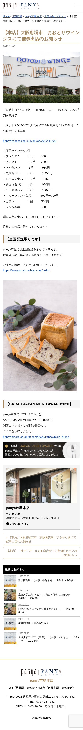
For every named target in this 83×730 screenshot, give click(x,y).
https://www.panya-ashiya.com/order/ (26, 270)
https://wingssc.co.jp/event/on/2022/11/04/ (29, 140)
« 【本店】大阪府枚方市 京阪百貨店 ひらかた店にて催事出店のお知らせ (41, 539)
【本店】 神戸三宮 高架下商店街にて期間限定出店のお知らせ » (41, 553)
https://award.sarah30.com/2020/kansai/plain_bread (36, 436)
